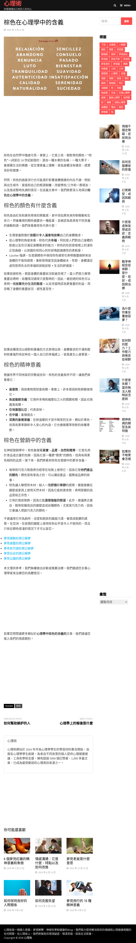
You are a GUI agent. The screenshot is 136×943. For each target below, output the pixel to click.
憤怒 (127, 78)
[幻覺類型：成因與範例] (109, 191)
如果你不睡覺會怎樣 (126, 455)
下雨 (103, 44)
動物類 (104, 54)
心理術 (28, 937)
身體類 (104, 107)
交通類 (112, 44)
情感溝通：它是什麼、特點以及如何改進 (46, 863)
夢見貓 (116, 64)
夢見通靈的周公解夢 (17, 543)
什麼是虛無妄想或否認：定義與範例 (126, 231)
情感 (103, 78)
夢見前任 (123, 54)
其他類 (120, 49)
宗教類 (104, 68)
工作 (121, 68)
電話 (113, 107)
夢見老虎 (105, 64)
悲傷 (123, 73)
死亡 (121, 83)
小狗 (113, 68)
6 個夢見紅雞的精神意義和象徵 (17, 861)
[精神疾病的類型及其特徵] (109, 420)
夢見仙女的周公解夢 (17, 553)
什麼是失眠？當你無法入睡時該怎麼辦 (126, 389)
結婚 (103, 97)
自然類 (126, 97)
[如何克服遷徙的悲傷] (109, 162)
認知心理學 (120, 102)
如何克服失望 (45, 901)
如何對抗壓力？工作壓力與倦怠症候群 (126, 350)
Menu (127, 5)
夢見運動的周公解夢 (17, 538)
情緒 (111, 78)
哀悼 (113, 54)
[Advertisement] (48, 125)
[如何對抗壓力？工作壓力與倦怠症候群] (109, 341)
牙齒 (119, 88)
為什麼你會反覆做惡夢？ (126, 314)
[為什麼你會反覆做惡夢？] (109, 309)
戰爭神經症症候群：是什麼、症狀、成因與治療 (126, 275)
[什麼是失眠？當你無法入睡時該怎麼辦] (109, 380)
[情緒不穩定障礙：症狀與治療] (109, 127)
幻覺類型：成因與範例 (126, 195)
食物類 (104, 112)
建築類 (104, 73)
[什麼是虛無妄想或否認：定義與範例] (109, 222)
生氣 (113, 92)
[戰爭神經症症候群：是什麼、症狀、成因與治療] (109, 262)
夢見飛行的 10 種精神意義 (79, 903)
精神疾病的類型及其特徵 (126, 425)
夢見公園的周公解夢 (17, 558)
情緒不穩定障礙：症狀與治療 (126, 134)
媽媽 (125, 64)
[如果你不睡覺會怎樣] (109, 452)
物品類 (104, 92)
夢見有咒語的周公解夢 (19, 548)
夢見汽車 (115, 59)
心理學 (114, 73)
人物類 (122, 44)
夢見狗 (126, 59)
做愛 (111, 49)
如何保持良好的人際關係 (15, 903)
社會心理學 (124, 92)
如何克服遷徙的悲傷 (126, 165)
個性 (103, 49)
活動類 (104, 88)
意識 (119, 78)
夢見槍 (104, 59)
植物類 (112, 83)
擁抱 (103, 83)
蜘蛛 (109, 102)
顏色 (18, 705)
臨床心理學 (114, 97)
